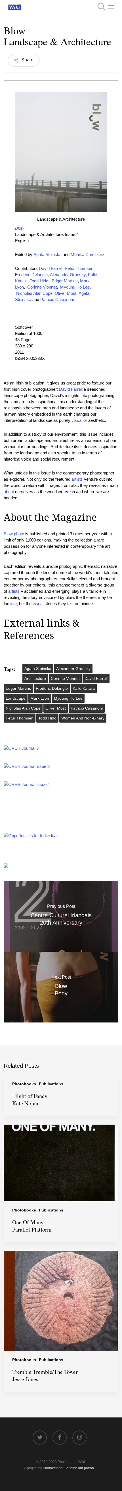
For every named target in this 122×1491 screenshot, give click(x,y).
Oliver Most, (66, 293)
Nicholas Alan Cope (34, 293)
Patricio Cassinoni (57, 299)
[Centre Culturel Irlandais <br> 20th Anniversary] (61, 916)
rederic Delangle (33, 274)
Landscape (16, 698)
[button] (111, 7)
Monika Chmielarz (88, 254)
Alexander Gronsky (68, 274)
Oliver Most (55, 708)
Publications (51, 1084)
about (9, 491)
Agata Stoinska (47, 254)
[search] (99, 6)
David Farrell (50, 268)
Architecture (35, 678)
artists (77, 479)
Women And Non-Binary (82, 718)
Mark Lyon (39, 698)
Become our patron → (81, 1468)
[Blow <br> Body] (61, 987)
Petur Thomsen (79, 268)
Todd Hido (39, 280)
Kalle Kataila (84, 688)
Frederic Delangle (52, 688)
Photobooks (24, 1084)
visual (76, 420)
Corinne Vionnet (42, 287)
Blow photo (14, 533)
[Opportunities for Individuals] (32, 835)
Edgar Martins (65, 280)
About (18, 517)
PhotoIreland (53, 1468)
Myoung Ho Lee (75, 287)
